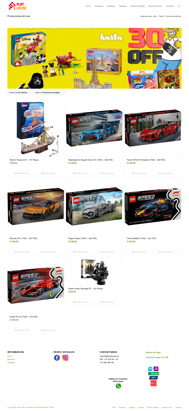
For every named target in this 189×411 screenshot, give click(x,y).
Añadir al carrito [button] (23, 173)
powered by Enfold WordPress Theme (40, 407)
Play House (21, 407)
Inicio (9, 356)
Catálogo (11, 362)
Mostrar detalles (49, 173)
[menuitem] (88, 6)
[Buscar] (179, 6)
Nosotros (11, 359)
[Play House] (17, 6)
